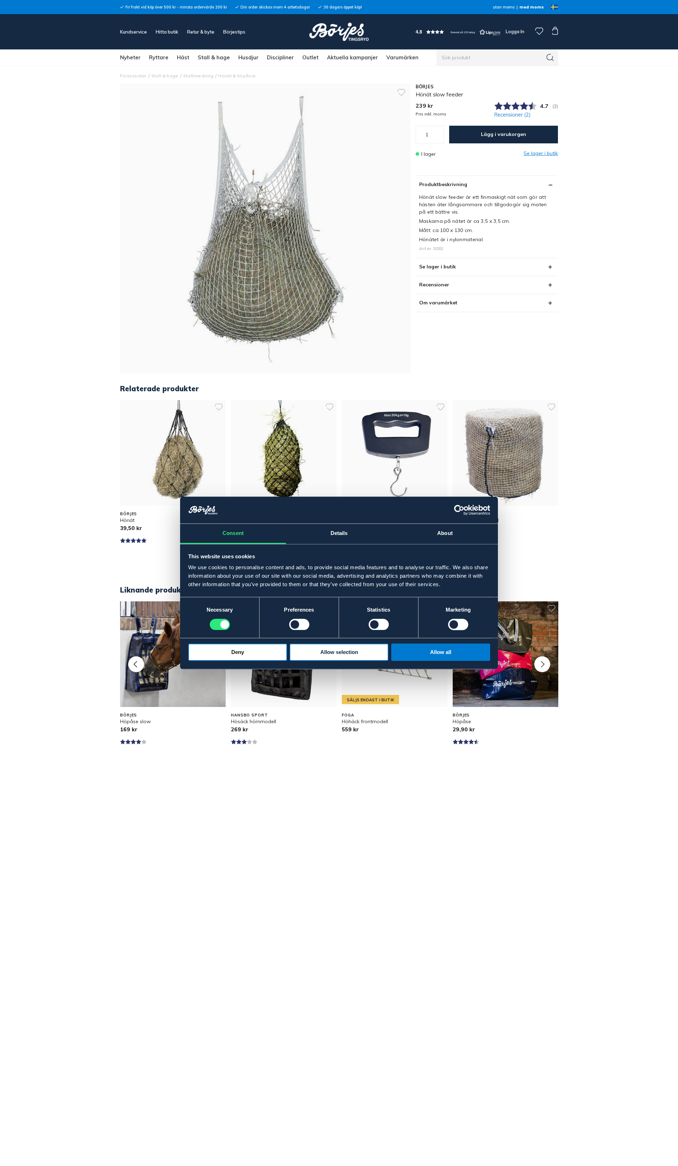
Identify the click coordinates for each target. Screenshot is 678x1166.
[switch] (299, 624)
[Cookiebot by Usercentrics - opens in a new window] (459, 510)
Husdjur (248, 57)
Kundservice (133, 32)
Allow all (440, 652)
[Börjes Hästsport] (339, 32)
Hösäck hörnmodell (253, 721)
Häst (183, 57)
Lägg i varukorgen (503, 134)
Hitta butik (167, 32)
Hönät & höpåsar (237, 75)
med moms (531, 7)
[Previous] (136, 664)
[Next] (542, 664)
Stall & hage (214, 57)
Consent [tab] (233, 533)
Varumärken (402, 57)
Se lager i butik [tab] (437, 266)
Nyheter (130, 57)
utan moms (504, 7)
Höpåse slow (135, 721)
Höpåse (462, 721)
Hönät (127, 520)
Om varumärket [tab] (438, 302)
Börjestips (234, 32)
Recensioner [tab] (434, 284)
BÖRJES (425, 86)
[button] (458, 32)
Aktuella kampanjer (352, 57)
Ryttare (158, 57)
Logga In (514, 31)
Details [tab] (339, 533)
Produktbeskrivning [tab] (443, 184)
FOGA (348, 715)
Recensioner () (512, 115)
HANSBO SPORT (249, 715)
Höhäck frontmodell (365, 721)
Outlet (310, 57)
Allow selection (339, 652)
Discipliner (280, 57)
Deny (237, 652)
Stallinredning (198, 75)
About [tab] (445, 533)
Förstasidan (133, 75)
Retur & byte (200, 32)
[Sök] (550, 57)
